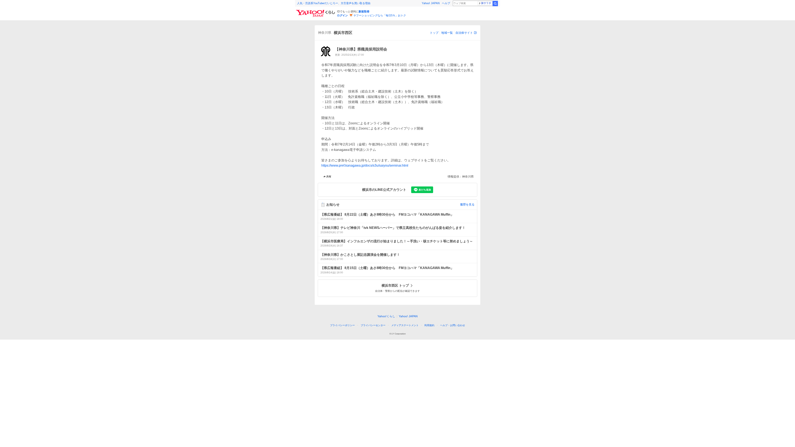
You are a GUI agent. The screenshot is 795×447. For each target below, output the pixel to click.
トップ (434, 32)
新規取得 (364, 11)
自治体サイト (464, 32)
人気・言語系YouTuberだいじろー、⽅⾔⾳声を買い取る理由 (333, 3)
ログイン (342, 15)
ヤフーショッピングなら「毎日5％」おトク (379, 15)
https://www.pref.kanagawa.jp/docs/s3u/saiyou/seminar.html (364, 165)
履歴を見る (467, 204)
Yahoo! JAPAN (431, 3)
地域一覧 (447, 32)
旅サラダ (486, 3)
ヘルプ (446, 3)
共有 (328, 176)
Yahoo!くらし (386, 316)
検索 (495, 3)
